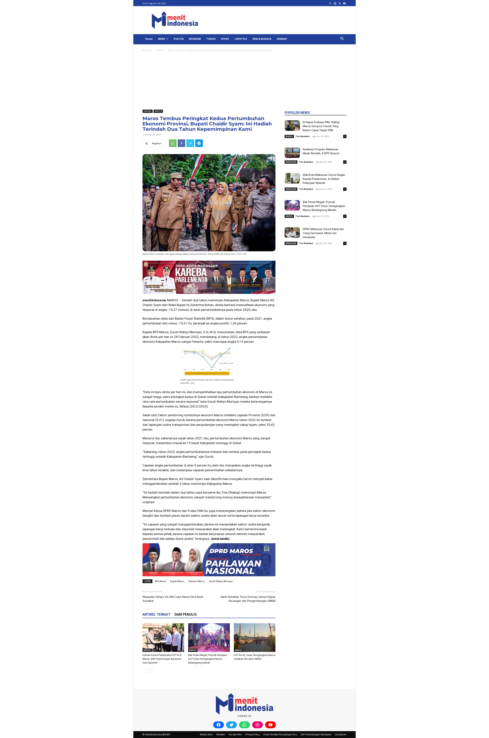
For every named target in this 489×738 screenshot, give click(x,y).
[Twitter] (340, 3)
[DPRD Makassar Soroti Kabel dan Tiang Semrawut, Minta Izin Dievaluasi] (292, 232)
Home (149, 38)
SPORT (225, 38)
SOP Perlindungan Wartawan (316, 734)
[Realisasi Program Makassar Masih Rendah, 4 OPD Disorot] (292, 152)
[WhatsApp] (172, 143)
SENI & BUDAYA (261, 38)
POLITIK (179, 38)
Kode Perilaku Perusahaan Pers (280, 734)
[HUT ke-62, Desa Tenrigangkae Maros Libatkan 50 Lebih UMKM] (254, 637)
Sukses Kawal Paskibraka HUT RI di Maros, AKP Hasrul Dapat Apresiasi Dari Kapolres (161, 659)
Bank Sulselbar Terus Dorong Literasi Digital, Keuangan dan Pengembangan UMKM (248, 599)
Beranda (147, 50)
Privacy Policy (252, 734)
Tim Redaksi (303, 136)
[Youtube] (344, 3)
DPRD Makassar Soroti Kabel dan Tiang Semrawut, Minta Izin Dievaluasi (323, 233)
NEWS (161, 38)
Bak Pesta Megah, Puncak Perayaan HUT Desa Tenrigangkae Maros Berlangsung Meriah (207, 659)
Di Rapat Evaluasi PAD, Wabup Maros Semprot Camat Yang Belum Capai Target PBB (321, 126)
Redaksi (220, 734)
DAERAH (282, 38)
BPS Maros (160, 581)
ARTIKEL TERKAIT (156, 614)
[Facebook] (330, 3)
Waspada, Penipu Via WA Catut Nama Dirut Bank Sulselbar (172, 599)
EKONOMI (195, 38)
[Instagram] (335, 3)
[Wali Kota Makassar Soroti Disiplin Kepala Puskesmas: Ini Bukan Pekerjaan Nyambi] (292, 178)
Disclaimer (341, 734)
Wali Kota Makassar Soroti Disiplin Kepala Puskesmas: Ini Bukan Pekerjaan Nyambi (324, 179)
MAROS (158, 111)
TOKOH (211, 38)
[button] (342, 39)
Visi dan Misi (235, 734)
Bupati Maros (177, 581)
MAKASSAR (291, 162)
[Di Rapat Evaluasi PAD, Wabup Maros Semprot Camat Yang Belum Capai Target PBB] (292, 125)
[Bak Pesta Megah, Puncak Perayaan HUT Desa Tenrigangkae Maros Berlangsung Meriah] (209, 637)
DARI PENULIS (186, 614)
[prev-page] (144, 670)
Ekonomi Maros (197, 581)
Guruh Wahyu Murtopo (221, 581)
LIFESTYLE (241, 38)
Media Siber (206, 734)
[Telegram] (199, 143)
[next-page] (151, 670)
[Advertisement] (244, 81)
